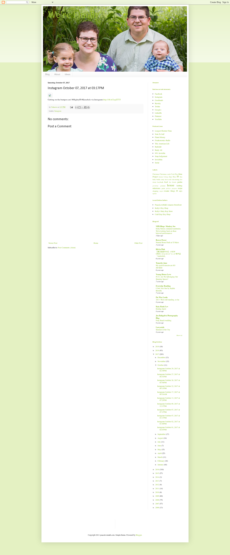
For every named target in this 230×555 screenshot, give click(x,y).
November (162, 361)
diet (181, 179)
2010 (157, 492)
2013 (157, 480)
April (160, 453)
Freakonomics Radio (162, 140)
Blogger (139, 535)
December (162, 357)
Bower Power (161, 240)
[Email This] (76, 107)
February (161, 461)
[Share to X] (82, 107)
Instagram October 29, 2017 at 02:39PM (168, 369)
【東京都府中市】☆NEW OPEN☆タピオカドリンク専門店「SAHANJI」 (168, 253)
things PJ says (176, 191)
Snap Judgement (161, 156)
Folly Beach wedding (163, 320)
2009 (157, 496)
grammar (162, 186)
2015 (157, 473)
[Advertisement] (95, 218)
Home (96, 243)
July (159, 441)
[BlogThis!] (79, 107)
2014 (157, 477)
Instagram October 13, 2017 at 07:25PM (168, 399)
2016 (157, 469)
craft (169, 179)
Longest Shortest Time (163, 131)
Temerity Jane (161, 263)
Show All (179, 335)
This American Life (162, 143)
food (166, 182)
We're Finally (74, 15)
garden (179, 182)
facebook (160, 182)
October (161, 365)
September (162, 434)
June (159, 445)
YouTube (158, 119)
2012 (157, 484)
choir (166, 179)
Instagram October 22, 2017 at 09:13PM (168, 387)
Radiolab (158, 146)
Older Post (138, 243)
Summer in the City (163, 329)
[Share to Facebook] (85, 107)
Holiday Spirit (161, 309)
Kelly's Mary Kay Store (164, 211)
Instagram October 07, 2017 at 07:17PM (168, 410)
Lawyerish (160, 327)
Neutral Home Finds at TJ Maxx (167, 242)
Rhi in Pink (160, 249)
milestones (156, 188)
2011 (157, 488)
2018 (157, 350)
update (155, 194)
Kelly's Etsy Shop (161, 208)
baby (154, 179)
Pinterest (158, 116)
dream (154, 182)
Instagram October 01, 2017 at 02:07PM (168, 428)
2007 (157, 503)
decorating (175, 179)
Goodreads (159, 100)
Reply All (158, 150)
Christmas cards (165, 174)
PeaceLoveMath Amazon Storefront (168, 204)
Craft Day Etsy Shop (162, 214)
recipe (180, 188)
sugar (161, 191)
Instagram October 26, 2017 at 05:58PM (168, 381)
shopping (155, 191)
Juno (170, 177)
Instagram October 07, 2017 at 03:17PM (168, 416)
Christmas (156, 174)
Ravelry (158, 103)
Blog (47, 74)
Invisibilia (158, 159)
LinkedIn (158, 113)
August (161, 438)
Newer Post (53, 243)
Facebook (158, 94)
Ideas (67, 74)
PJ (178, 176)
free (170, 182)
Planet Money (160, 137)
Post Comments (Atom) (67, 247)
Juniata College (163, 177)
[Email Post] (71, 107)
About (57, 74)
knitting (179, 185)
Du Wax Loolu (162, 297)
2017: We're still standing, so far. (167, 299)
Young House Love (163, 274)
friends (174, 182)
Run (181, 177)
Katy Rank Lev (162, 306)
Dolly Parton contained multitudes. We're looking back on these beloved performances (168, 231)
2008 (157, 500)
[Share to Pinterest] (88, 107)
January (161, 464)
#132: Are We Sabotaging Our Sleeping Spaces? (167, 278)
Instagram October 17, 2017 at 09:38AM (168, 393)
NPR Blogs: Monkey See (165, 226)
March (160, 457)
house (170, 185)
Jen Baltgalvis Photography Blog (167, 316)
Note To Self (159, 134)
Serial (157, 162)
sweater (166, 191)
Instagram (57, 111)
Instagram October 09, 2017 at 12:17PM (168, 404)
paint (163, 188)
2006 (157, 507)
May (159, 449)
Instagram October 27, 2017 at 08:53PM (168, 375)
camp (162, 179)
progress (174, 188)
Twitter (157, 106)
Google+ (158, 109)
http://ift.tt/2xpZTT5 (112, 99)
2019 (157, 346)
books (158, 179)
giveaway (155, 186)
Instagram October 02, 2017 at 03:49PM (168, 422)
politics (168, 188)
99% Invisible (160, 153)
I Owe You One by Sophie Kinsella (165, 289)
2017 (157, 354)
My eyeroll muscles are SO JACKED (165, 266)
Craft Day (174, 174)
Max (174, 177)
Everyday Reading (163, 286)
